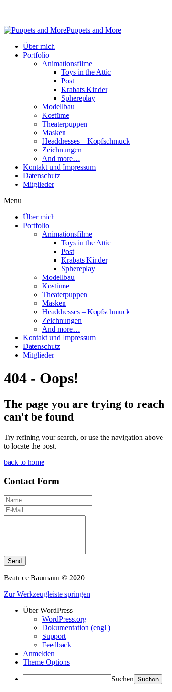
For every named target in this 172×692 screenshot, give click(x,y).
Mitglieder (38, 184)
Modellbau (58, 107)
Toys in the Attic (86, 72)
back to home (24, 462)
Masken (54, 132)
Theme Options (46, 662)
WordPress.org (64, 619)
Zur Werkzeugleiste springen (47, 594)
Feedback (56, 645)
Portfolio (36, 55)
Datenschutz (41, 176)
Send (15, 561)
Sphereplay (78, 98)
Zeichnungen (62, 150)
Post (67, 81)
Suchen (122, 679)
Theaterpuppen (64, 124)
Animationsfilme (67, 63)
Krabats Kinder (84, 89)
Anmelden (38, 653)
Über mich (39, 46)
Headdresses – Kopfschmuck (86, 141)
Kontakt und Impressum (59, 167)
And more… (61, 158)
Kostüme (55, 115)
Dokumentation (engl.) (76, 627)
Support (54, 636)
